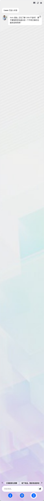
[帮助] (10, 495)
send (40, 488)
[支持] (22, 495)
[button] (22, 250)
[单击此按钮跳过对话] (34, 495)
